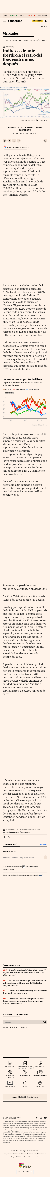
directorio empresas (40, 1076)
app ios (25, 1086)
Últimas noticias (11, 965)
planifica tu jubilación (10, 1076)
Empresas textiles (27, 858)
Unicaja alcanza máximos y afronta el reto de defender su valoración (25, 992)
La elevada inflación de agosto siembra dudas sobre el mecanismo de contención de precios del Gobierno (24, 1001)
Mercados (11, 33)
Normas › (43, 844)
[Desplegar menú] (4, 21)
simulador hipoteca (25, 1066)
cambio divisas (25, 1076)
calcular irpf (10, 1066)
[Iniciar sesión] (45, 21)
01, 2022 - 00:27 (28, 134)
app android (40, 1086)
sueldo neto (39, 1066)
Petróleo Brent (43, 15)
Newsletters (23, 1157)
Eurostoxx (14, 1027)
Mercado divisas (16, 40)
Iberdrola (6, 858)
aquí (40, 875)
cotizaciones (10, 1086)
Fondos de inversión (32, 40)
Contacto (14, 1151)
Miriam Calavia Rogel (21, 127)
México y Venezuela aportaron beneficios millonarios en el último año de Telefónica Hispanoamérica (25, 983)
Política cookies (32, 1151)
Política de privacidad (28, 1154)
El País (44, 26)
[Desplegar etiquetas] (45, 857)
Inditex (15, 858)
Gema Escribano (30, 128)
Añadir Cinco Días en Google (17, 147)
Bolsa (5, 40)
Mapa (13, 1157)
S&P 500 (23, 15)
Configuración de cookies (11, 1154)
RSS (17, 1157)
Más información (8, 869)
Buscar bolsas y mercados (15, 1015)
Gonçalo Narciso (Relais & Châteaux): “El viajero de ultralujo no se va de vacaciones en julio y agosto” (24, 972)
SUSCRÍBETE (37, 21)
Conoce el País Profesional (25, 1097)
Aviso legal (22, 1151)
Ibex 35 (6, 15)
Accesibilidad (41, 1154)
